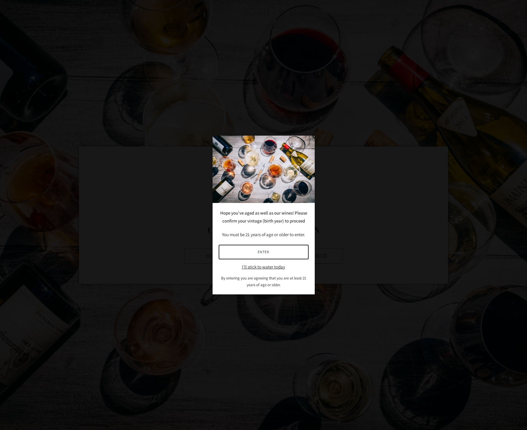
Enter (263, 252)
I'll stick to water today (263, 267)
